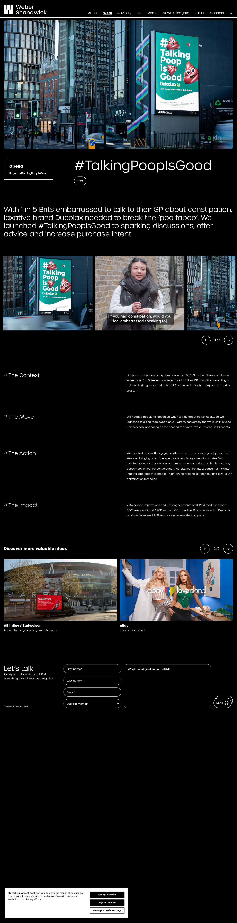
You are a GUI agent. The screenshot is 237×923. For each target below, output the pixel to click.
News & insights (176, 13)
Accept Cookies (107, 894)
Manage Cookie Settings (107, 910)
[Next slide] (228, 340)
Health (80, 181)
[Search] (231, 13)
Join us (199, 13)
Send (219, 703)
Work (107, 13)
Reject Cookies (107, 902)
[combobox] (93, 703)
